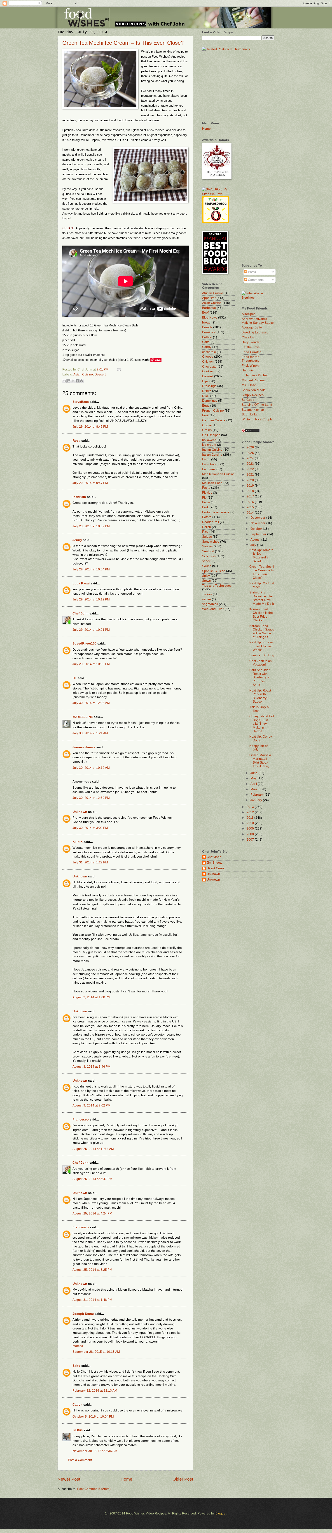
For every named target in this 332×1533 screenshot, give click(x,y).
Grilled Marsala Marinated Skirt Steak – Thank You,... (260, 760)
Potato (206, 517)
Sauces (207, 546)
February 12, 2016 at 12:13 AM (94, 1390)
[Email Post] (118, 369)
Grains (207, 430)
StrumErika (249, 414)
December (258, 517)
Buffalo (207, 337)
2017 (251, 496)
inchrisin (79, 497)
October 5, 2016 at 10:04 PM (93, 1416)
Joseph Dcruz (83, 1313)
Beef (205, 312)
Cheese (207, 356)
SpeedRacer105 (84, 643)
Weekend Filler (213, 609)
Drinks (206, 391)
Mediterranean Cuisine (218, 474)
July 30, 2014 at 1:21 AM (90, 733)
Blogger (220, 1513)
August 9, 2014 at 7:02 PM (91, 1105)
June (254, 773)
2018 (251, 491)
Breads (207, 327)
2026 (251, 447)
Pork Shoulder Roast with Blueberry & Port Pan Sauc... (259, 677)
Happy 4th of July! (258, 747)
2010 (251, 823)
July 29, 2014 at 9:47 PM (90, 483)
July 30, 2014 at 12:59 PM (91, 797)
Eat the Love (251, 347)
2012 (251, 812)
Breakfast (209, 332)
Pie (204, 497)
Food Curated (252, 352)
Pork (205, 507)
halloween (209, 440)
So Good (248, 399)
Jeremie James (83, 747)
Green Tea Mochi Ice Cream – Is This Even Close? (123, 43)
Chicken (208, 361)
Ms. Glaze (249, 385)
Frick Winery (251, 365)
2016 (251, 502)
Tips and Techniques (216, 585)
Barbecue (209, 307)
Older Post (183, 1479)
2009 (251, 828)
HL (74, 678)
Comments (255, 279)
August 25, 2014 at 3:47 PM (92, 1179)
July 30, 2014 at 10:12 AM (91, 767)
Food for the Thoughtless (250, 358)
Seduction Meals (253, 390)
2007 (251, 839)
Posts (251, 272)
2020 (251, 480)
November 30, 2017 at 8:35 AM (94, 1451)
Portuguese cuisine (215, 512)
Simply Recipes (253, 395)
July (253, 545)
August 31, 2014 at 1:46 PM (92, 1299)
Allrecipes (248, 314)
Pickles (207, 492)
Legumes (208, 469)
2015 (251, 507)
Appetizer (209, 298)
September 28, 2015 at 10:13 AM (96, 1351)
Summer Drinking (261, 655)
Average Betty (252, 327)
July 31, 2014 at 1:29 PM (90, 862)
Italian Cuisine (212, 454)
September (258, 534)
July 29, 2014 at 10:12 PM (91, 599)
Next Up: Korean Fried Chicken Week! (261, 646)
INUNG (77, 1430)
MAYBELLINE (82, 717)
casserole (209, 352)
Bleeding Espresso (255, 332)
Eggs (205, 405)
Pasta (206, 487)
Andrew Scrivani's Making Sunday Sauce (258, 320)
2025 (251, 453)
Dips (205, 381)
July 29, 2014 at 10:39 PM (91, 664)
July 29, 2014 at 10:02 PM (91, 526)
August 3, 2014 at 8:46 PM (91, 1066)
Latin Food (209, 464)
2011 (250, 817)
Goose (207, 425)
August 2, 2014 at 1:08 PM (91, 997)
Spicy (206, 575)
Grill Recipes (211, 435)
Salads (207, 536)
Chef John (80, 613)
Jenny (77, 540)
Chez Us (248, 337)
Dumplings (209, 400)
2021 (251, 474)
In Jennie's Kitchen (255, 375)
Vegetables (210, 604)
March (255, 789)
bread (206, 322)
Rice (205, 531)
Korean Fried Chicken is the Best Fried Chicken (261, 614)
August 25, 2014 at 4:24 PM (92, 1213)
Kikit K (77, 842)
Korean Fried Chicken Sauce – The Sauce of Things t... (261, 631)
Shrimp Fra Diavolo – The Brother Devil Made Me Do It (261, 598)
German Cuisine (213, 420)
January (256, 800)
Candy (206, 347)
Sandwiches (210, 541)
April (254, 783)
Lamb (206, 459)
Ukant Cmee (215, 868)
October (256, 528)
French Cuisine (213, 410)
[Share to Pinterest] (81, 381)
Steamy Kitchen (253, 409)
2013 (251, 807)
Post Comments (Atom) (94, 1489)
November (258, 523)
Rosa (76, 440)
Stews (206, 580)
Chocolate (209, 366)
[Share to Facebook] (77, 381)
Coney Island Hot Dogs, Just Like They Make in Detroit (261, 724)
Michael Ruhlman (254, 380)
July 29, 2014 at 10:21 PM (91, 629)
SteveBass (80, 401)
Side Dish (209, 556)
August (255, 539)
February (257, 794)
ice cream (209, 444)
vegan (206, 599)
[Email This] (64, 381)
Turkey (207, 594)
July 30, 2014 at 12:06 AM (91, 703)
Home (126, 1479)
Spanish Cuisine (213, 571)
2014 (251, 512)
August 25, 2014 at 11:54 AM (93, 1149)
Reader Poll (210, 522)
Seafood (208, 551)
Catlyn (77, 1404)
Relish (206, 527)
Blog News (209, 317)
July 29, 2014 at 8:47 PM (90, 426)
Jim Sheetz (214, 862)
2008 (251, 834)
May (253, 778)
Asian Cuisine (83, 374)
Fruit (205, 415)
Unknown (79, 811)
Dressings (209, 386)
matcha (77, 1346)
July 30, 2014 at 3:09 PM (90, 828)
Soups (206, 566)
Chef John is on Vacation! (260, 662)
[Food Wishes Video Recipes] (258, 297)
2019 (251, 485)
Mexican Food (212, 483)
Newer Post (69, 1479)
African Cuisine (213, 293)
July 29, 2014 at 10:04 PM (91, 569)
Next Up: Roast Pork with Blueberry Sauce (260, 696)
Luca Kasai (81, 583)
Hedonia (248, 370)
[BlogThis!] (68, 381)
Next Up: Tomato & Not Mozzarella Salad (261, 555)
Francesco (80, 1119)
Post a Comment (80, 1460)
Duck (205, 396)
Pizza (206, 502)
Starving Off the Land (257, 404)
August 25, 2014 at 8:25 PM (92, 1269)
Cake (206, 342)
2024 (251, 458)
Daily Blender (251, 342)
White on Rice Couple (257, 419)
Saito (76, 1365)
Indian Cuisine (212, 449)
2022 (251, 469)
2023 (251, 463)
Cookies (208, 371)
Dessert (100, 374)
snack (206, 561)
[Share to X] (73, 381)
